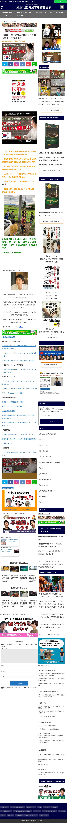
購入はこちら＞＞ (51, 293)
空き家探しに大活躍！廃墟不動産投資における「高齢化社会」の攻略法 (51, 674)
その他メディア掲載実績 (51, 110)
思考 (43, 468)
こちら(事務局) (15, 253)
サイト (2, 676)
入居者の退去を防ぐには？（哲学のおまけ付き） (18, 434)
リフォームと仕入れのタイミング (13, 393)
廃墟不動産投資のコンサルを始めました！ (20, 509)
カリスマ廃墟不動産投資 (49, 434)
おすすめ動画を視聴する (51, 365)
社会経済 (44, 474)
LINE (60, 1)
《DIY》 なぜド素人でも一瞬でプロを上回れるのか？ (19, 388)
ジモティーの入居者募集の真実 (12, 402)
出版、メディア (46, 457)
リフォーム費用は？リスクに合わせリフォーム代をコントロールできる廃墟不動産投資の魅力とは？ (50, 564)
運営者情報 (19, 815)
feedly (20, 472)
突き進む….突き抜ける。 (49, 491)
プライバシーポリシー (31, 815)
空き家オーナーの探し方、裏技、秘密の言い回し (18, 360)
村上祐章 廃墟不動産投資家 (33, 7)
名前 (2, 666)
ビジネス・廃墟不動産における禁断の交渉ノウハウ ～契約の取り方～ (51, 695)
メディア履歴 (48, 12)
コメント (4, 648)
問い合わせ (20, 15)
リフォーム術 (38, 12)
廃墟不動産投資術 (7, 12)
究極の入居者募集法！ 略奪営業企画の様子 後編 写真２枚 (51, 741)
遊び (43, 502)
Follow (20, 467)
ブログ (44, 439)
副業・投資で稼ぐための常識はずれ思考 (51, 333)
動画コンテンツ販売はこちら (51, 170)
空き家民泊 (45, 485)
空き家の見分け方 (9, 337)
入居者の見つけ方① (8, 411)
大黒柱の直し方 (7, 443)
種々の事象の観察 (8, 488)
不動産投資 (45, 451)
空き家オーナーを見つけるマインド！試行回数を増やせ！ (51, 679)
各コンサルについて (7, 15)
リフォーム (45, 445)
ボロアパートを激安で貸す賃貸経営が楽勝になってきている (50, 552)
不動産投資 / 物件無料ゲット (23, 12)
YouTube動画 (59, 12)
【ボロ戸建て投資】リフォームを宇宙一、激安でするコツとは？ (51, 707)
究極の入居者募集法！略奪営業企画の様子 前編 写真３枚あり (51, 736)
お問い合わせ (44, 815)
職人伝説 (44, 496)
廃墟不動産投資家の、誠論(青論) (51, 462)
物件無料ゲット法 (51, 295)
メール (3, 671)
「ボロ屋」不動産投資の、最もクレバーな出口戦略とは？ (51, 773)
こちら (12, 192)
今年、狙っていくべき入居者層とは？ (14, 406)
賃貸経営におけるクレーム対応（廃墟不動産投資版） (19, 439)
